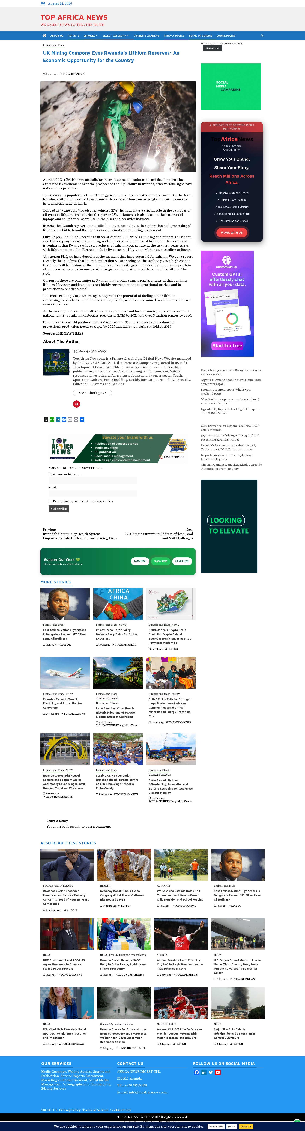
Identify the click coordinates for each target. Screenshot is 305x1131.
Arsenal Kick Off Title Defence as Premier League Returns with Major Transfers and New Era (179, 1033)
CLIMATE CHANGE (107, 698)
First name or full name (65, 474)
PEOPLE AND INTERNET (58, 885)
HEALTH (105, 885)
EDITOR (65, 644)
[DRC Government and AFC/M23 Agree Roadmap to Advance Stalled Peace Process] (67, 934)
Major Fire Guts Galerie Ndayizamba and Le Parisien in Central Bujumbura (234, 1033)
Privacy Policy (174, 35)
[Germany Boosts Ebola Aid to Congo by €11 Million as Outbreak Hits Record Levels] (124, 865)
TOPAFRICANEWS (74, 74)
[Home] (44, 35)
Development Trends (107, 703)
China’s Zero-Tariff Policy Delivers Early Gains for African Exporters (117, 634)
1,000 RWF (140, 560)
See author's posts (92, 393)
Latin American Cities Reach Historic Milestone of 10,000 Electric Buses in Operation (115, 712)
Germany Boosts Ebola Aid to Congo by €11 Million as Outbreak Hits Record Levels (122, 895)
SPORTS (162, 955)
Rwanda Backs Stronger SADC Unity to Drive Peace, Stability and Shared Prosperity (123, 964)
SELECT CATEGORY (114, 35)
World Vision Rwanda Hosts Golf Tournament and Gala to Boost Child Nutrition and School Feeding (180, 895)
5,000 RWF (160, 561)
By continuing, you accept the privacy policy (82, 501)
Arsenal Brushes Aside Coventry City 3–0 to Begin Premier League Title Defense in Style (180, 964)
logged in (73, 826)
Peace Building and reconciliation (127, 955)
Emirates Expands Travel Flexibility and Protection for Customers (62, 703)
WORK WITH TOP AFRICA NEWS (221, 43)
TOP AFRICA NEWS (73, 17)
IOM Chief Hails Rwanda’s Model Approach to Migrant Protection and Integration (64, 1033)
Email (53, 487)
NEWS (122, 624)
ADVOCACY (164, 885)
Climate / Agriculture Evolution (117, 1024)
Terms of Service (200, 35)
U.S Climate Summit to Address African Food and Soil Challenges (158, 534)
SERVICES (89, 35)
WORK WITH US (232, 232)
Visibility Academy (146, 35)
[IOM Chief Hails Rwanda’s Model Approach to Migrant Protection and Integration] (67, 1003)
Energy (176, 694)
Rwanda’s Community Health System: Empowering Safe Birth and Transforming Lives (80, 534)
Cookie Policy (225, 35)
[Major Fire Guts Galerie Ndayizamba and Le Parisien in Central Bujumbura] (238, 1003)
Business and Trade (53, 45)
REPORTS (73, 35)
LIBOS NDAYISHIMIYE (59, 796)
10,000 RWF (182, 560)
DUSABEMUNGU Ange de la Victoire (119, 725)
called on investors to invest (118, 226)
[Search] (262, 35)
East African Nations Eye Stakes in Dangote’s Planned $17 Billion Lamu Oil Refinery (64, 634)
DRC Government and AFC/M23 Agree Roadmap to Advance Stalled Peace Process (64, 964)
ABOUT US (56, 35)
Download (213, 48)
